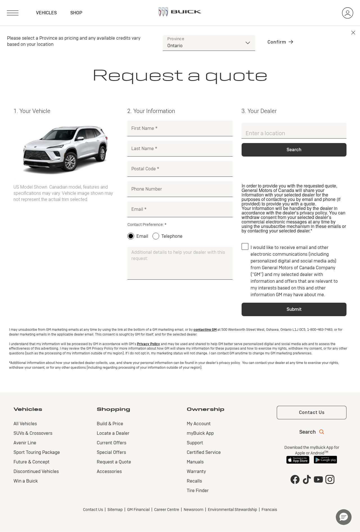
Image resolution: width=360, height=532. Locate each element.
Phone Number (146, 189)
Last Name (142, 148)
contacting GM (205, 329)
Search (294, 150)
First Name (142, 128)
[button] (344, 517)
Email (137, 209)
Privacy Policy (148, 344)
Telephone (172, 236)
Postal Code (143, 169)
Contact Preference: (145, 224)
